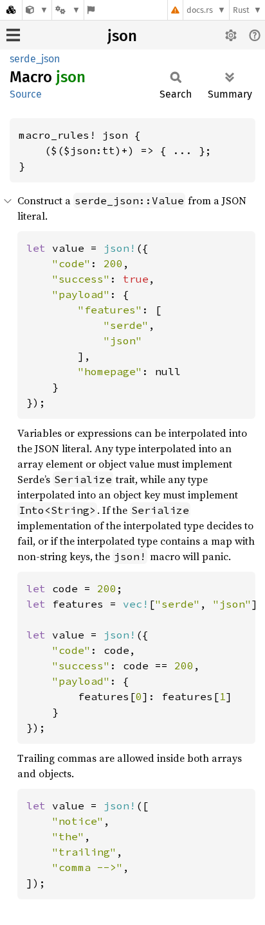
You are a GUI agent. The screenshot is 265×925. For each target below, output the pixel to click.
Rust (241, 10)
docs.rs (200, 10)
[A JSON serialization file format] (37, 10)
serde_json (35, 59)
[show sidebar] (13, 35)
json (122, 36)
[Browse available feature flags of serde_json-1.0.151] (91, 10)
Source (26, 94)
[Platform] (67, 10)
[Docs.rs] (11, 10)
